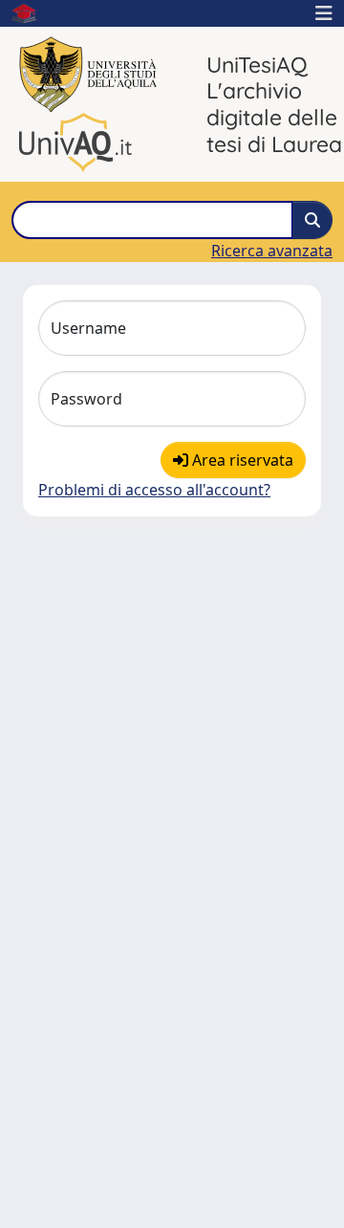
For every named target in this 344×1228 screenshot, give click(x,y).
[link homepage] (31, 13)
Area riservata (240, 460)
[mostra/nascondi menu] (324, 13)
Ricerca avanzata (272, 250)
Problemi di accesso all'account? (154, 489)
